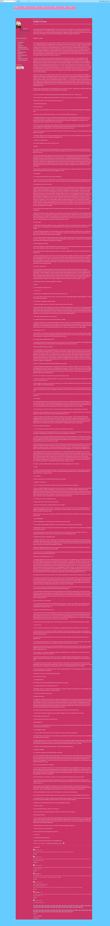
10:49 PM (35, 862)
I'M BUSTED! (20, 45)
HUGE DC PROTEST (22, 55)
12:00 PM (35, 870)
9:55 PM (35, 853)
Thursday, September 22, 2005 (54, 843)
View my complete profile (21, 38)
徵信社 (37, 905)
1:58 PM (35, 879)
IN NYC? (19, 43)
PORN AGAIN (21, 42)
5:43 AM (35, 897)
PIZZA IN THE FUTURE (23, 58)
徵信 (34, 905)
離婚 (79, 907)
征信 (63, 910)
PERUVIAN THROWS (22, 47)
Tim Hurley (37, 873)
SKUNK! (19, 56)
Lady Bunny (37, 892)
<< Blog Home (36, 918)
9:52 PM (35, 913)
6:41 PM (35, 889)
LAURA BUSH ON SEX (22, 60)
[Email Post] (63, 843)
